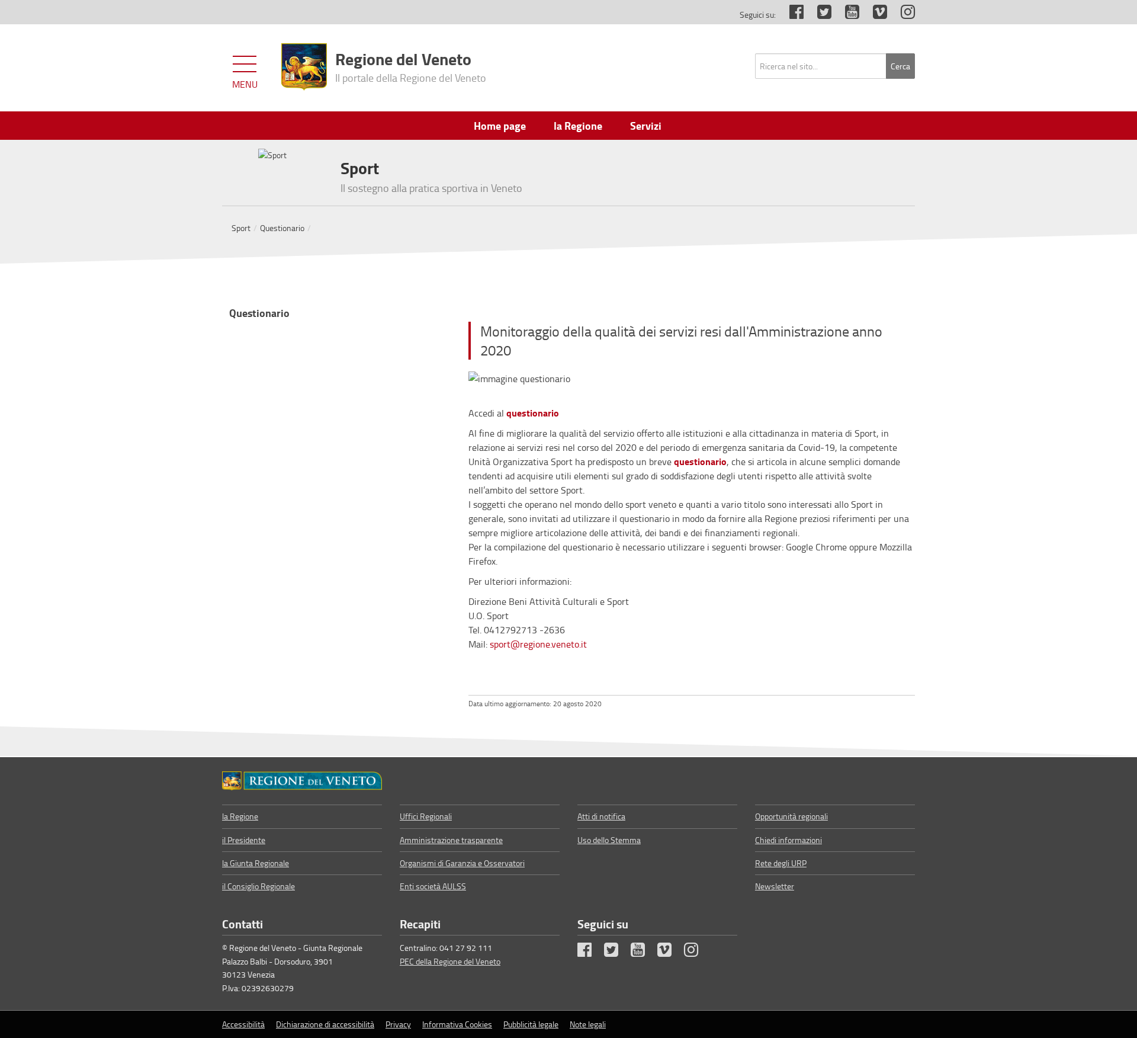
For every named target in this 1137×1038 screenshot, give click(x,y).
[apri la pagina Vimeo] (874, 14)
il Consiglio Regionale (258, 886)
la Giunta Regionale (255, 863)
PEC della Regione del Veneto (450, 961)
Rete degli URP (781, 863)
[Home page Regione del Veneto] (304, 67)
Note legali (588, 1024)
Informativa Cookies (457, 1024)
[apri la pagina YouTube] (846, 14)
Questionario (282, 227)
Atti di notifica (601, 816)
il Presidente (243, 839)
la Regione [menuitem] (578, 125)
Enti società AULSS (433, 886)
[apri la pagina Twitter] (818, 14)
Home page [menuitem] (500, 125)
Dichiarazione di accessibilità (325, 1024)
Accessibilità (243, 1024)
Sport (241, 227)
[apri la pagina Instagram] (902, 14)
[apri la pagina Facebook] (791, 14)
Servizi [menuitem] (645, 125)
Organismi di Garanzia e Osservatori (462, 863)
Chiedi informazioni (788, 839)
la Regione (240, 816)
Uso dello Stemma (609, 839)
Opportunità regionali (791, 816)
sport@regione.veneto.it (538, 644)
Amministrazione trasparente (451, 839)
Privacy (398, 1024)
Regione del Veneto (410, 66)
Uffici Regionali (426, 816)
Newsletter (774, 886)
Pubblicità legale (530, 1024)
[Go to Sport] (302, 781)
